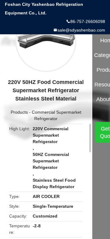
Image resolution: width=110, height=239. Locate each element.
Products (19, 112)
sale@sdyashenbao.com (81, 30)
